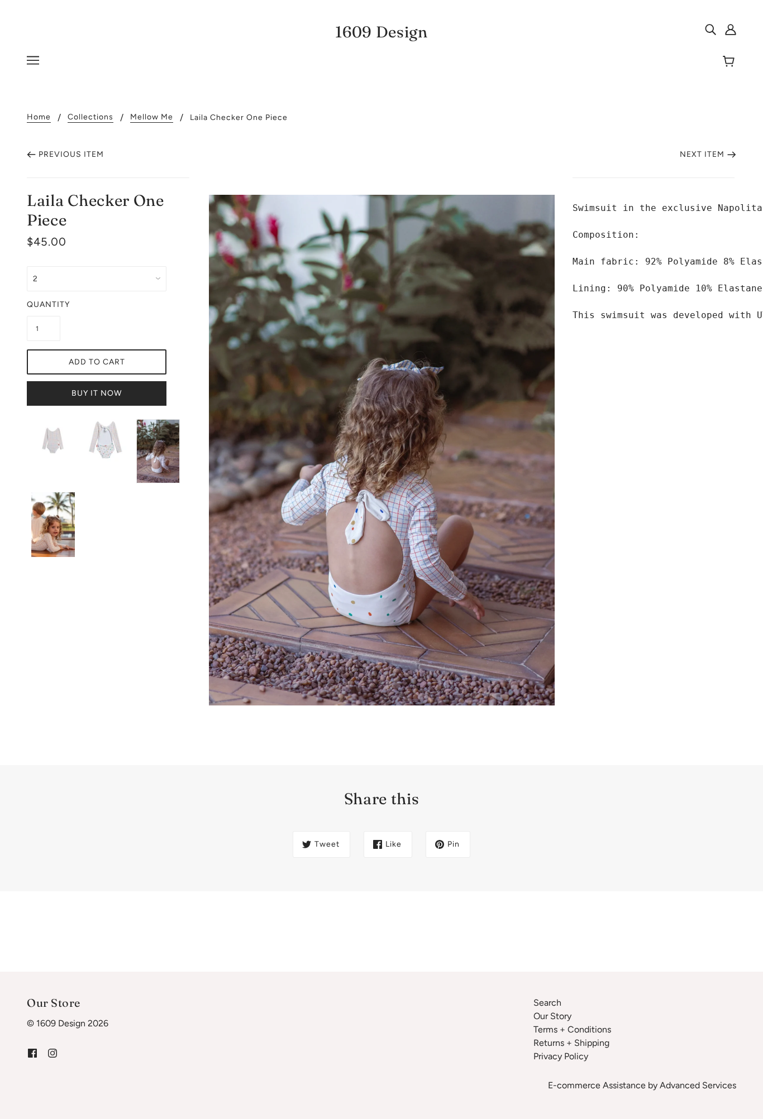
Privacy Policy (560, 1056)
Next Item (702, 154)
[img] (710, 29)
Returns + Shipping (571, 1043)
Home (39, 117)
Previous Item (71, 154)
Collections (90, 117)
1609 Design (381, 31)
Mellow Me (151, 117)
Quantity (43, 304)
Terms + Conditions (572, 1029)
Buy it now (96, 393)
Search (547, 1002)
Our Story (552, 1016)
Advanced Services (698, 1085)
